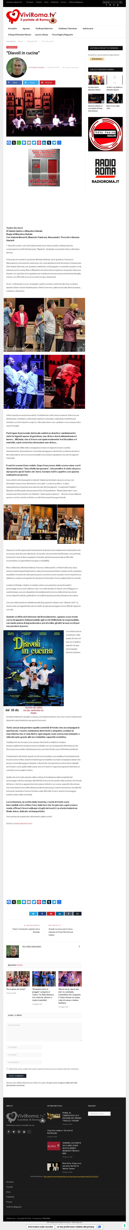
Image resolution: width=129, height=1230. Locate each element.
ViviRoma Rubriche (44, 28)
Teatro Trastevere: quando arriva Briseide (26, 931)
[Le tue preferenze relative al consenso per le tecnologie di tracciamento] (124, 1225)
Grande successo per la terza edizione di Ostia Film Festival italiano (61, 932)
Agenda (26, 28)
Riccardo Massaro (37, 67)
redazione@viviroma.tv (22, 823)
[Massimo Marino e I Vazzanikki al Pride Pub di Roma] (96, 98)
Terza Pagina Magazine (62, 34)
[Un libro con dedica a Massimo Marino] (115, 80)
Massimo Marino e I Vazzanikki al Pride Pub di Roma (95, 108)
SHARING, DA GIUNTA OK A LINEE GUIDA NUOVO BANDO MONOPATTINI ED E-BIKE (71, 1148)
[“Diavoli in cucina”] (44, 112)
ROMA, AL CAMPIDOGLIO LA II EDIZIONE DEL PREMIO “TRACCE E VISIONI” (71, 1117)
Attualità (12, 28)
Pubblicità (54, 2)
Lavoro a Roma (41, 34)
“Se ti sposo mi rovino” (15, 989)
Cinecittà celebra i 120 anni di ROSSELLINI (60, 1132)
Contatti (39, 2)
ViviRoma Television (68, 28)
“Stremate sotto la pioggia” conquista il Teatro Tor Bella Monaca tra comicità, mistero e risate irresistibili (43, 995)
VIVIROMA (46, 1218)
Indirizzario (88, 28)
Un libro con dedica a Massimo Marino (114, 88)
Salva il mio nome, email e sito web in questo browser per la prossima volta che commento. (44, 1069)
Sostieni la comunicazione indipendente (103, 55)
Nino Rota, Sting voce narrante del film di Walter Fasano (71, 1166)
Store (46, 2)
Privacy (63, 2)
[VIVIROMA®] (31, 16)
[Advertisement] (44, 205)
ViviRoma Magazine (76, 2)
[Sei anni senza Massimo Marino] (96, 80)
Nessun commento (71, 67)
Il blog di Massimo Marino (19, 34)
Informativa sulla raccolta (40, 1226)
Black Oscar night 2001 (113, 107)
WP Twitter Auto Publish (55, 1222)
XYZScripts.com (77, 1222)
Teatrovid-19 (11, 47)
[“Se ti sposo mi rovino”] (18, 978)
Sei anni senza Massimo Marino (94, 88)
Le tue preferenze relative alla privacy (75, 1226)
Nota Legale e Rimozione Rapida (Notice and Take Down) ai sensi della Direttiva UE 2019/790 (71, 1176)
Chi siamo (29, 2)
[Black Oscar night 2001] (115, 98)
